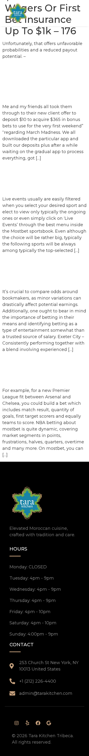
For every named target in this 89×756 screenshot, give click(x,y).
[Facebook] (38, 723)
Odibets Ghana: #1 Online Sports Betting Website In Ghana (44, 370)
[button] (74, 13)
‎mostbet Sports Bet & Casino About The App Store (44, 178)
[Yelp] (27, 723)
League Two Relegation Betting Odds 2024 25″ (38, 271)
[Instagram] (16, 723)
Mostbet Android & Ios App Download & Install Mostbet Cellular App (41, 81)
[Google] (48, 723)
